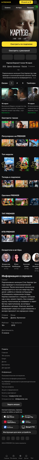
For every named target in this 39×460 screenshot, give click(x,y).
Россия (24, 66)
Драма (9, 66)
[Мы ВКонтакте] (8, 438)
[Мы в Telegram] (3, 438)
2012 (4, 66)
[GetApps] (28, 422)
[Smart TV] (28, 427)
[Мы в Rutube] (22, 438)
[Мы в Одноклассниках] (13, 438)
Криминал (16, 66)
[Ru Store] (10, 427)
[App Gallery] (10, 422)
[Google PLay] (28, 416)
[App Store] (10, 416)
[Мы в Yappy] (27, 438)
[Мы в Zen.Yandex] (18, 438)
